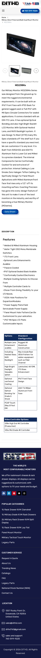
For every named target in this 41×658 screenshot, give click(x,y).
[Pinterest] (14, 493)
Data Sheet (10, 211)
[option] (14, 70)
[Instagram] (24, 493)
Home (4, 17)
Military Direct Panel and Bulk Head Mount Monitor (20, 20)
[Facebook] (4, 493)
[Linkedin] (9, 493)
